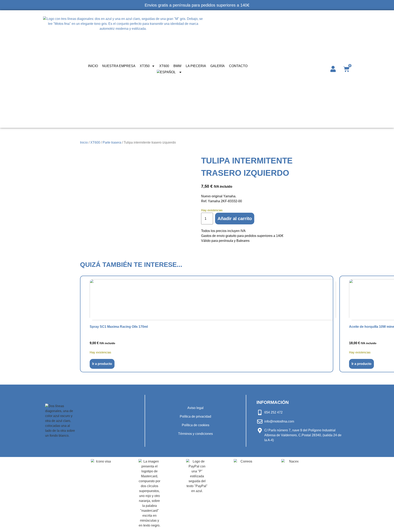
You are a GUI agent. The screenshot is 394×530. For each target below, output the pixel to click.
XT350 (145, 66)
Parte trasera (112, 142)
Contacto (238, 66)
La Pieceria (196, 66)
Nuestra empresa (118, 66)
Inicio (93, 66)
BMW (177, 66)
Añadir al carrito (235, 218)
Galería (217, 66)
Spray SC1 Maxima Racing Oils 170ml (119, 326)
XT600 (164, 66)
